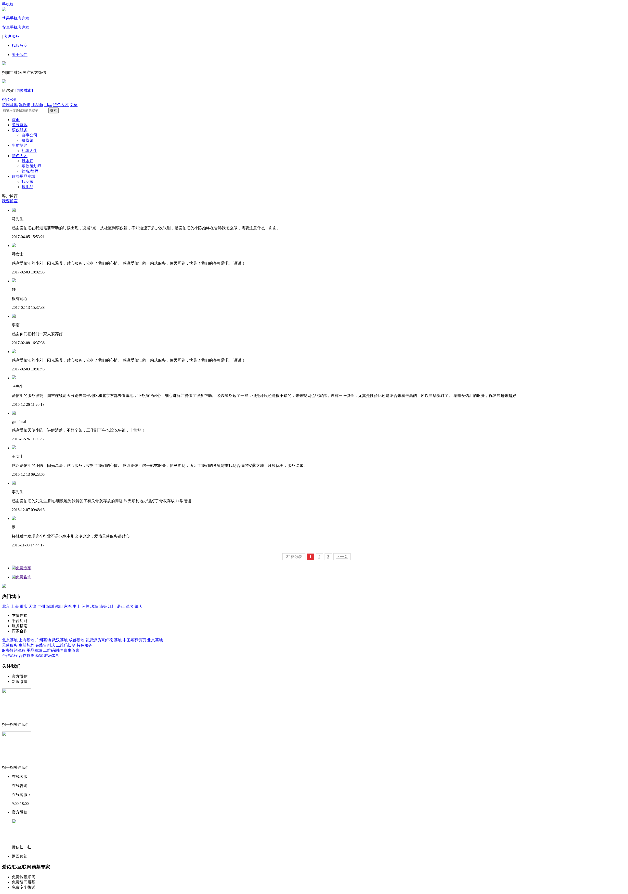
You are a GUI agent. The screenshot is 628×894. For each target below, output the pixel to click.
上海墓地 (26, 640)
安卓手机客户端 (15, 27)
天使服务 (10, 645)
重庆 (23, 606)
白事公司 (29, 135)
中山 (76, 606)
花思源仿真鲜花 (99, 640)
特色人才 (61, 105)
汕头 (103, 606)
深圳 (50, 606)
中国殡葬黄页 (134, 640)
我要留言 (10, 201)
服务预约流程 (14, 650)
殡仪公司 (10, 99)
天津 (32, 606)
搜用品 (27, 187)
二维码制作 (53, 650)
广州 (41, 606)
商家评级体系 (47, 655)
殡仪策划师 (31, 166)
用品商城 (34, 650)
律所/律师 (30, 171)
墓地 (118, 640)
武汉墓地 (60, 640)
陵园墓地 (10, 105)
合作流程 (10, 655)
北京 (6, 606)
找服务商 (19, 45)
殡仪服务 (19, 130)
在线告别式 (45, 645)
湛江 (121, 606)
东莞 (68, 606)
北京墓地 (10, 640)
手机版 (8, 4)
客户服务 (11, 36)
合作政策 (26, 655)
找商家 (27, 181)
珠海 (94, 606)
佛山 (59, 606)
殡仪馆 (24, 105)
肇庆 (138, 606)
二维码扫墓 (66, 645)
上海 (15, 606)
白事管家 (71, 650)
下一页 (342, 557)
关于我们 (19, 55)
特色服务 (84, 645)
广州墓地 (43, 640)
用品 (48, 105)
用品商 (37, 105)
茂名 (129, 606)
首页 (16, 120)
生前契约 (19, 145)
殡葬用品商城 (23, 176)
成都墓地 (76, 640)
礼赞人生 (29, 151)
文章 (74, 105)
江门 (112, 606)
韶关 (85, 606)
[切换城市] (24, 90)
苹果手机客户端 (15, 18)
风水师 (27, 161)
